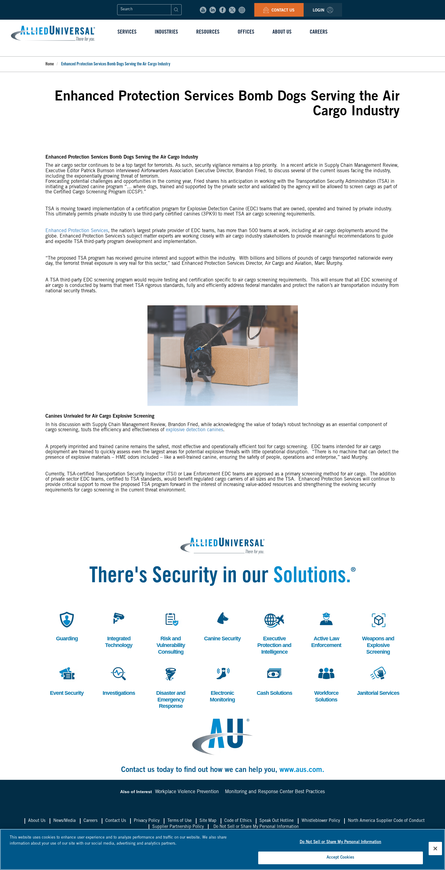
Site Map (207, 821)
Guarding (66, 626)
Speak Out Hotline (276, 821)
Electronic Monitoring (222, 683)
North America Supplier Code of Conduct (386, 821)
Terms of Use (179, 821)
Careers (90, 821)
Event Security (67, 680)
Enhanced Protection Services (76, 230)
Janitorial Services (378, 680)
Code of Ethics (238, 821)
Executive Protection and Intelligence (274, 632)
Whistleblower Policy (321, 821)
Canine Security (222, 626)
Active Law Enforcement (326, 629)
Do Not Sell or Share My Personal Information (256, 827)
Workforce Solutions (325, 683)
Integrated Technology (118, 629)
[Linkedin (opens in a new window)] (212, 10)
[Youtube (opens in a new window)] (203, 10)
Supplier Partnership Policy (178, 827)
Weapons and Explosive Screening (378, 632)
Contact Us (282, 11)
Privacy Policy (147, 821)
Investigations (119, 680)
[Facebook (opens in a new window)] (222, 10)
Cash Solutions (274, 680)
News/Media (64, 821)
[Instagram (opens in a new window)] (242, 10)
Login (319, 11)
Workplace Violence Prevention (187, 792)
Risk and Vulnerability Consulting (171, 632)
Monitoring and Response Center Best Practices (275, 792)
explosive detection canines (194, 430)
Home (49, 64)
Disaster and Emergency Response (170, 686)
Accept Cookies (340, 857)
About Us (36, 821)
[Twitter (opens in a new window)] (232, 10)
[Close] (435, 848)
